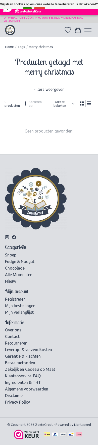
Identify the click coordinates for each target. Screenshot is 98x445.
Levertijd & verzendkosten (28, 349)
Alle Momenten (18, 274)
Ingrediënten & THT (23, 382)
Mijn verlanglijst (19, 312)
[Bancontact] (71, 434)
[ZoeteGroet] (10, 30)
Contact (12, 336)
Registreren (15, 299)
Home (9, 47)
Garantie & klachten (23, 356)
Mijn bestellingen (20, 305)
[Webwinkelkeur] (26, 437)
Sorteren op (35, 104)
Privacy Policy (17, 402)
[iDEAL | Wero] (47, 434)
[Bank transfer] (63, 434)
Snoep (10, 255)
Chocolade (15, 268)
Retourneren (16, 343)
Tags (21, 47)
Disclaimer (14, 395)
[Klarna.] (79, 434)
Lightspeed (82, 425)
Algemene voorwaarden (26, 389)
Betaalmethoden (20, 362)
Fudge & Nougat (19, 261)
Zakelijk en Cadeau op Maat (30, 369)
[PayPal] (55, 434)
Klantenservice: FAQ (23, 376)
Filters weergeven (49, 89)
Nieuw (10, 281)
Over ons (13, 330)
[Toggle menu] (88, 30)
